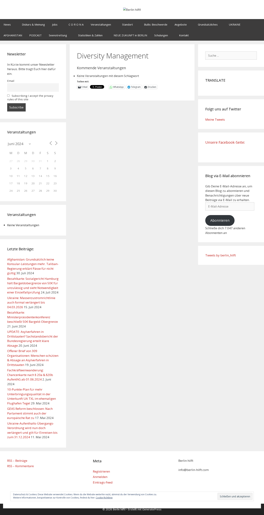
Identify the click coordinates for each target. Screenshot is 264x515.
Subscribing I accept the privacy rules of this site (30, 97)
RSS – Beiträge (17, 461)
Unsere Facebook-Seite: (225, 142)
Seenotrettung (58, 35)
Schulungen (161, 35)
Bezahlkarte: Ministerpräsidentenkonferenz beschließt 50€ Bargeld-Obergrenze (32, 317)
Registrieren (101, 471)
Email (10, 81)
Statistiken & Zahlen (90, 35)
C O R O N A (76, 24)
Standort (127, 24)
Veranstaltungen (101, 24)
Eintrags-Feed (103, 482)
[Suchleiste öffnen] (258, 35)
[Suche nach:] (231, 55)
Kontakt (184, 35)
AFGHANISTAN (13, 35)
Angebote (181, 24)
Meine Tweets (215, 119)
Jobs (54, 24)
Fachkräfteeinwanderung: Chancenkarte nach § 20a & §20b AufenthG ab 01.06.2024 (30, 374)
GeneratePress (151, 509)
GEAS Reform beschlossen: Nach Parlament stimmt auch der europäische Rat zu (30, 413)
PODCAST (35, 35)
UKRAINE (234, 24)
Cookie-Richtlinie (104, 497)
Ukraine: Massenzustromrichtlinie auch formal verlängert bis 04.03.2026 (31, 302)
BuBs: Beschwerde (155, 24)
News (7, 24)
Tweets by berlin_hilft (220, 255)
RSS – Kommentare (20, 466)
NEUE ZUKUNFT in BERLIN (130, 35)
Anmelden (100, 477)
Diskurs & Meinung (33, 24)
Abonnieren (220, 220)
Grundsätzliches (208, 24)
